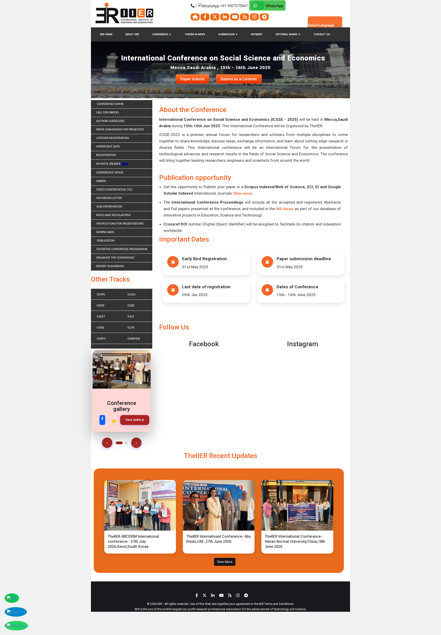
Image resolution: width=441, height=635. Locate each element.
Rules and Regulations (113, 215)
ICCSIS (131, 294)
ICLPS (130, 327)
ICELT (130, 316)
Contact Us (322, 34)
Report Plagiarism (110, 266)
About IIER (132, 34)
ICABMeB (133, 339)
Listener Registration (112, 138)
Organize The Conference (115, 258)
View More (224, 562)
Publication (105, 240)
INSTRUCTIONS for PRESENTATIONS (120, 223)
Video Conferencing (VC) (114, 189)
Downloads (105, 232)
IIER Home (106, 34)
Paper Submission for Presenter (120, 129)
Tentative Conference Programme (122, 249)
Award (101, 181)
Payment (257, 34)
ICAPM (101, 339)
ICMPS (101, 294)
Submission (228, 34)
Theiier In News (195, 34)
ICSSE (130, 305)
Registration (106, 155)
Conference (162, 34)
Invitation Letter (109, 198)
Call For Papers (107, 112)
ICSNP (100, 305)
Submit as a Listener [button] (238, 79)
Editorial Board (288, 34)
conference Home (110, 104)
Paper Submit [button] (192, 79)
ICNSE (100, 327)
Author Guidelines (110, 121)
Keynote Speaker (108, 164)
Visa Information (109, 206)
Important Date (108, 146)
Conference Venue (110, 172)
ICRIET (101, 316)
